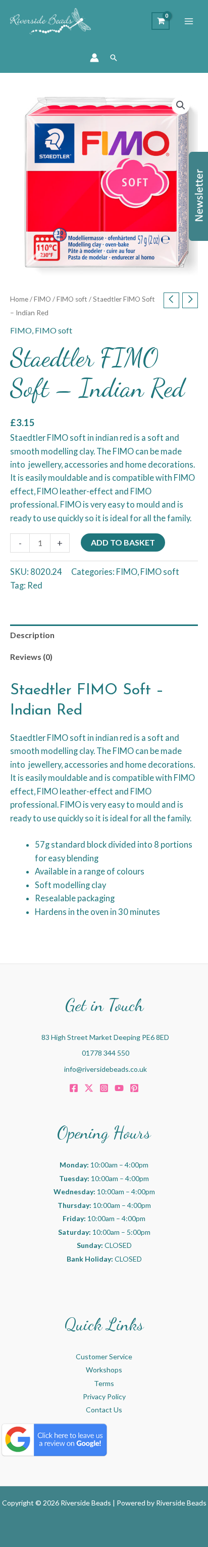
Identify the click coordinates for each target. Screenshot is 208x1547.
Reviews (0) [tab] (31, 656)
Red (34, 585)
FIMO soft (72, 299)
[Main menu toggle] (189, 21)
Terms (104, 1383)
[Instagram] (104, 1088)
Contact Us (104, 1409)
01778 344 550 (105, 1053)
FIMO (42, 299)
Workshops (104, 1369)
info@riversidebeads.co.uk (105, 1069)
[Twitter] (88, 1088)
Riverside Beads (181, 1502)
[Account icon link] (94, 57)
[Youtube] (119, 1088)
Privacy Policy (104, 1396)
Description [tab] (32, 635)
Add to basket (123, 542)
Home (19, 299)
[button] (113, 57)
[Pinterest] (134, 1088)
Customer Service (104, 1356)
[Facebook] (73, 1088)
